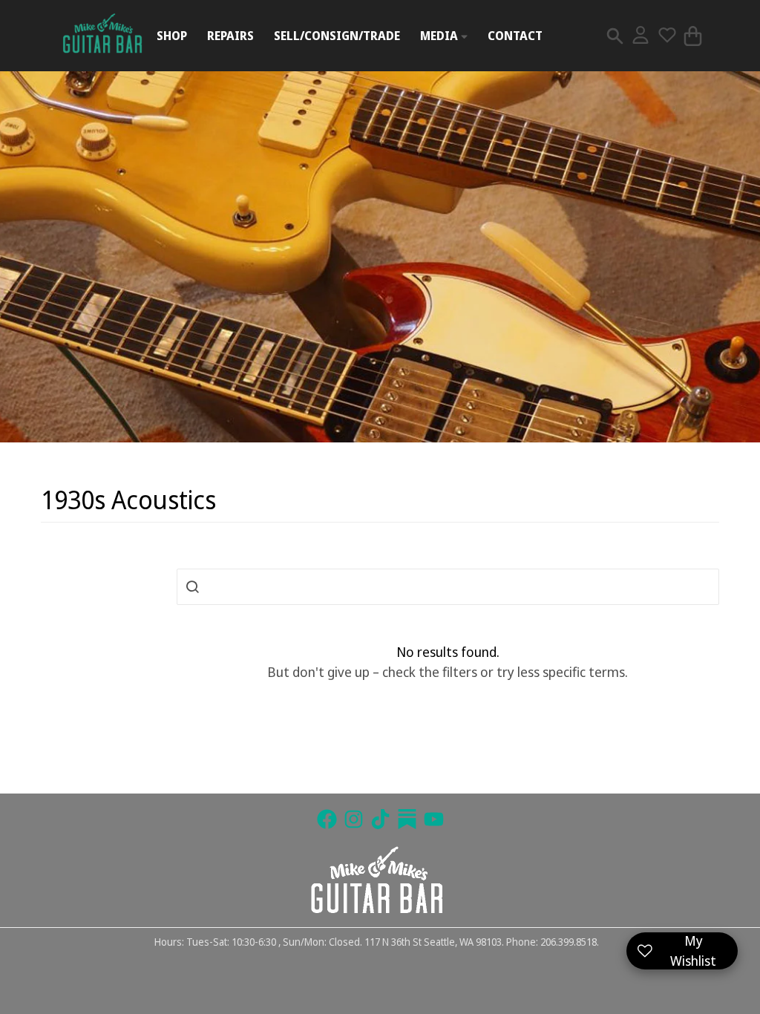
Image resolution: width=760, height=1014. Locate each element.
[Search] (615, 36)
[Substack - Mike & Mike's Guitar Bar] (407, 819)
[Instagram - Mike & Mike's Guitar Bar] (354, 819)
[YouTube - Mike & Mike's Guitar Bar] (434, 819)
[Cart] (693, 36)
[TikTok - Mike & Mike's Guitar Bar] (380, 819)
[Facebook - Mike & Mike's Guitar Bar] (327, 819)
